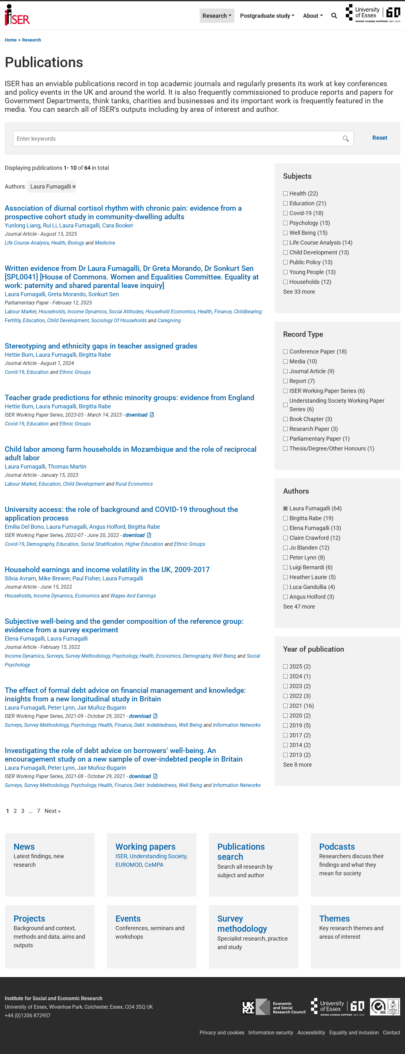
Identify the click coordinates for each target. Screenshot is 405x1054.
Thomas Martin (67, 466)
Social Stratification (102, 544)
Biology (76, 243)
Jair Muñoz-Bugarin (101, 707)
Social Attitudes (126, 312)
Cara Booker (117, 225)
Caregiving (169, 320)
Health (58, 243)
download (138, 415)
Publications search (241, 852)
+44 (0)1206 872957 (28, 1015)
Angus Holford (107, 526)
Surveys (54, 656)
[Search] (334, 16)
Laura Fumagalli (79, 225)
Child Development (68, 320)
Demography (40, 544)
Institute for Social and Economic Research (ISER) (17, 15)
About (310, 15)
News (24, 847)
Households (52, 312)
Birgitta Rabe (95, 354)
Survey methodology (242, 924)
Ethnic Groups (75, 372)
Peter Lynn (61, 707)
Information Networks (237, 725)
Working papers (145, 847)
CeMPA (154, 864)
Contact (391, 1033)
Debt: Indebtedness (155, 725)
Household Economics (171, 312)
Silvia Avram (20, 578)
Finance (223, 312)
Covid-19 (14, 372)
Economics (87, 596)
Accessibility (311, 1033)
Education (34, 320)
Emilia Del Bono (24, 526)
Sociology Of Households (119, 320)
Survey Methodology (87, 656)
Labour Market (20, 312)
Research (214, 15)
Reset (379, 137)
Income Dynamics (87, 312)
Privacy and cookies (222, 1033)
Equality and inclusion (354, 1033)
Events (128, 919)
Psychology (124, 656)
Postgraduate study (265, 15)
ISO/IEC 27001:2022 (385, 1007)
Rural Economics (134, 484)
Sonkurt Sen (103, 294)
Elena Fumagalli (25, 638)
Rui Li (50, 225)
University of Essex (373, 15)
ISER (121, 856)
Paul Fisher (86, 578)
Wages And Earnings (133, 596)
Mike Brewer (54, 578)
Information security (270, 1033)
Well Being (224, 656)
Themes (334, 919)
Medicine (105, 243)
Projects (29, 919)
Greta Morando (67, 294)
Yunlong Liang (22, 225)
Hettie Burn (19, 354)
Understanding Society (158, 856)
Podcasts (337, 847)
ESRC (273, 1007)
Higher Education (144, 544)
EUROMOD (128, 864)
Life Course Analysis (27, 243)
